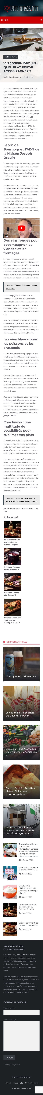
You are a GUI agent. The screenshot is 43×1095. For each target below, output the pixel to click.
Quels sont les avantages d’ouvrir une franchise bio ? (21, 752)
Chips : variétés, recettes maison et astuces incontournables (20, 791)
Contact (8, 1083)
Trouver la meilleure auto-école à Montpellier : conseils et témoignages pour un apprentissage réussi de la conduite (29, 850)
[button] (41, 20)
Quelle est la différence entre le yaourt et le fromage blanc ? (28, 889)
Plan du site (18, 1083)
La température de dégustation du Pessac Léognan (27, 906)
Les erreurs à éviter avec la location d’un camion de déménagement (20, 830)
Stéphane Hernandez (13, 77)
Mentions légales (31, 1083)
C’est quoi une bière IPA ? (21, 676)
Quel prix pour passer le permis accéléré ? (28, 868)
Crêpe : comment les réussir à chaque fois (28, 924)
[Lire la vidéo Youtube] (21, 228)
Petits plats (11, 57)
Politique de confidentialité (22, 1089)
